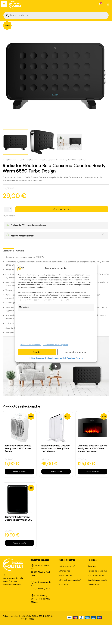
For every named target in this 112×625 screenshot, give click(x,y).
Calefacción (24, 160)
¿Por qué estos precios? (70, 580)
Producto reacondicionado (22, 235)
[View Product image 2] (42, 142)
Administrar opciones (75, 352)
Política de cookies (37, 358)
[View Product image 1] (15, 142)
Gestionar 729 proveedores (30, 345)
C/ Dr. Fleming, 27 (42, 595)
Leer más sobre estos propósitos (55, 345)
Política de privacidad (97, 571)
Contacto (63, 584)
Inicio (5, 160)
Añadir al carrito (61, 209)
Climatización (13, 160)
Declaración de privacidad (55, 358)
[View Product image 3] (69, 142)
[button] (56, 235)
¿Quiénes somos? (67, 566)
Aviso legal (92, 566)
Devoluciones (94, 584)
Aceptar (37, 352)
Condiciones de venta (97, 580)
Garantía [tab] (20, 251)
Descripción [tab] (8, 251)
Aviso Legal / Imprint (75, 358)
